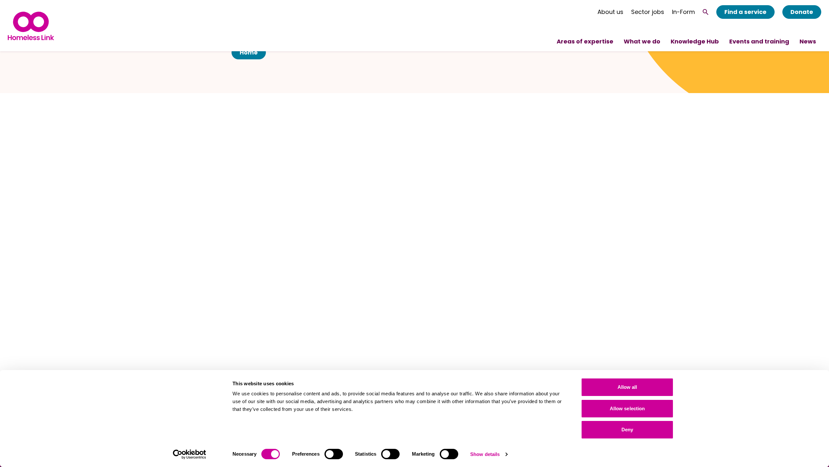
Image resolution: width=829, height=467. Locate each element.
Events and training (759, 41)
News (808, 41)
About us (610, 12)
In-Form (683, 12)
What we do (642, 41)
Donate (801, 12)
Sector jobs (647, 12)
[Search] (706, 12)
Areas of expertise (585, 41)
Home (249, 52)
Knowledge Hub (695, 41)
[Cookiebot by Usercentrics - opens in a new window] (189, 454)
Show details (485, 454)
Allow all (627, 387)
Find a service (745, 12)
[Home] (31, 25)
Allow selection (627, 408)
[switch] (333, 454)
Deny (627, 429)
